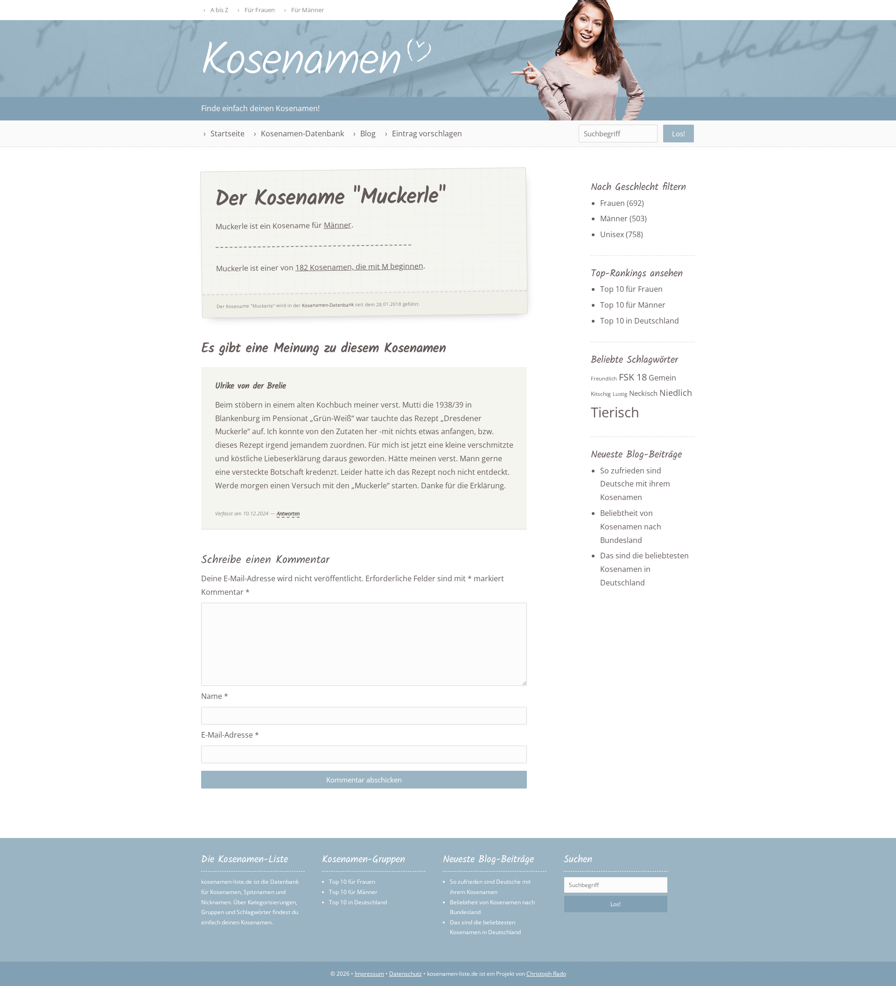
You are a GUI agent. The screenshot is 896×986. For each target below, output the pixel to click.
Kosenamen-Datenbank (302, 133)
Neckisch (643, 393)
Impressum (369, 974)
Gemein (662, 378)
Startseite (227, 133)
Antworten (288, 513)
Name (214, 696)
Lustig (620, 394)
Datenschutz (405, 974)
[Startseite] (317, 73)
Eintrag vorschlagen (427, 133)
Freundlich (604, 378)
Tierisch (615, 412)
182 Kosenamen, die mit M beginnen (359, 267)
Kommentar (225, 592)
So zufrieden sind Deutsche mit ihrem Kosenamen (635, 484)
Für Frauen (260, 10)
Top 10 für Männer (632, 305)
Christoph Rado (546, 974)
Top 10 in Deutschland (639, 321)
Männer (337, 224)
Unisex (612, 234)
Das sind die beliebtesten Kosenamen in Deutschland (644, 569)
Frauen (612, 203)
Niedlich (675, 392)
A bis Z (219, 10)
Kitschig (601, 394)
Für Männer (307, 10)
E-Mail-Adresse (230, 735)
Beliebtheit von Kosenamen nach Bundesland (630, 526)
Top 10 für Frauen (631, 289)
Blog (368, 133)
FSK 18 (633, 377)
